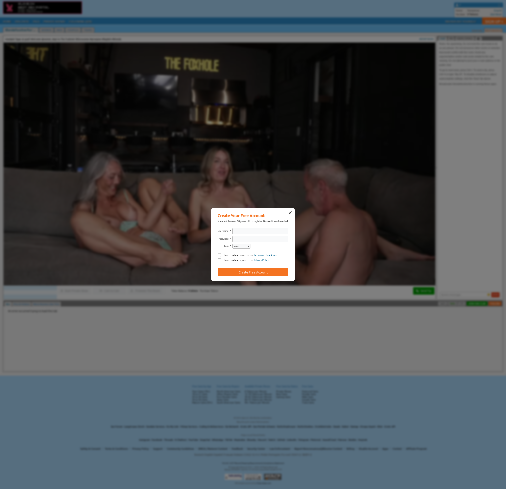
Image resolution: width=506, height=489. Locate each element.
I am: (226, 246)
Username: (223, 231)
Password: (223, 238)
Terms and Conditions (265, 255)
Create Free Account (253, 272)
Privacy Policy (261, 260)
